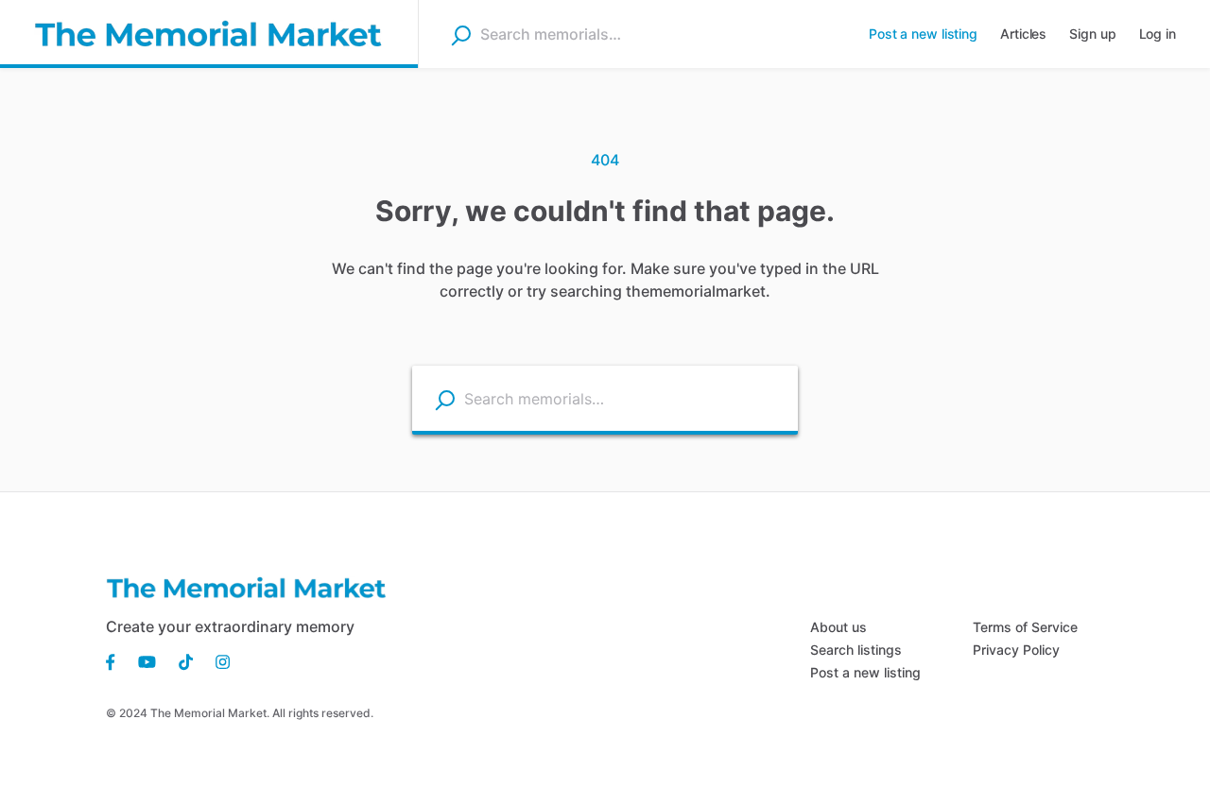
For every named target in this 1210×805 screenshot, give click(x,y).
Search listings (856, 650)
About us (838, 627)
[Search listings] (445, 399)
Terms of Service (1025, 627)
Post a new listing (865, 672)
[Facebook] (116, 660)
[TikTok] (185, 660)
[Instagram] (217, 660)
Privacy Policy (1016, 650)
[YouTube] (147, 660)
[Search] (461, 35)
